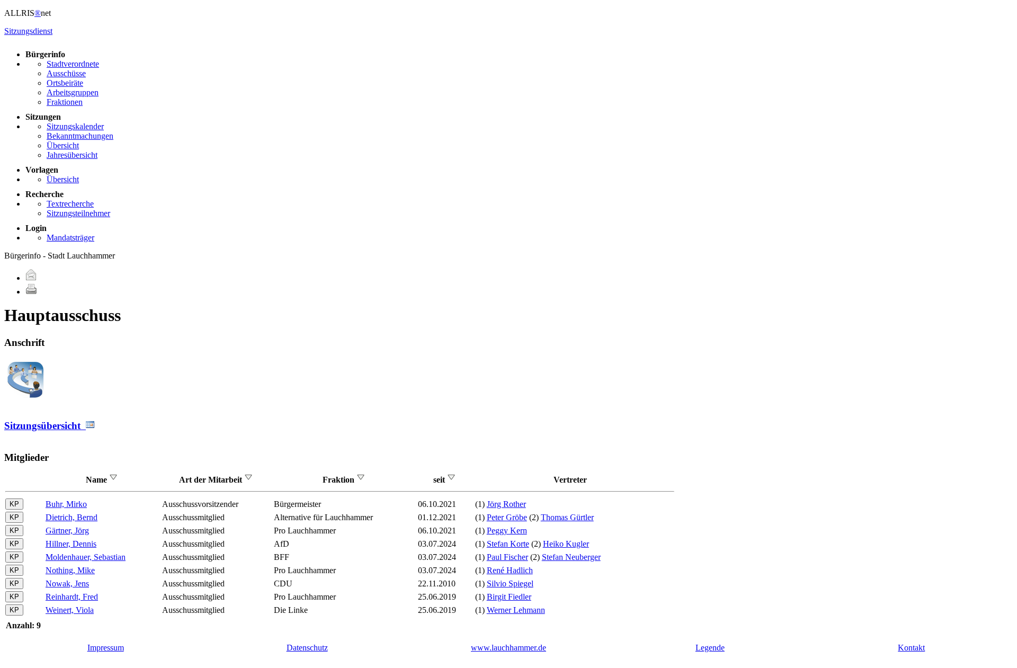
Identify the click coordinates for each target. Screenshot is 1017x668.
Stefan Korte (508, 543)
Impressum (105, 647)
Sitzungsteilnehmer (78, 213)
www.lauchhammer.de (508, 647)
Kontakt (911, 647)
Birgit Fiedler (509, 596)
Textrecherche (70, 203)
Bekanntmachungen (80, 135)
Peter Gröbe (507, 517)
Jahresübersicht (72, 154)
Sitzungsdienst (28, 30)
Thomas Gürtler (567, 517)
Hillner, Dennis (71, 543)
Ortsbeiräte (65, 82)
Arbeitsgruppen (73, 92)
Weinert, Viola (70, 609)
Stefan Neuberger (571, 557)
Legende (710, 647)
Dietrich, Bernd (71, 517)
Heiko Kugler (566, 543)
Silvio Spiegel (510, 583)
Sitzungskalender (75, 126)
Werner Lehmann (516, 609)
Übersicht (63, 145)
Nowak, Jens (67, 583)
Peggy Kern (507, 530)
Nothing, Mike (70, 570)
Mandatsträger (70, 237)
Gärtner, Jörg (67, 530)
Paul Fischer (507, 557)
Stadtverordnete (73, 63)
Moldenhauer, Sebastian (86, 557)
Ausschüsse (66, 73)
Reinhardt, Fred (72, 596)
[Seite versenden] (31, 277)
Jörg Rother (506, 504)
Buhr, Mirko (66, 504)
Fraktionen (65, 101)
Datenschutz (307, 647)
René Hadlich (510, 570)
